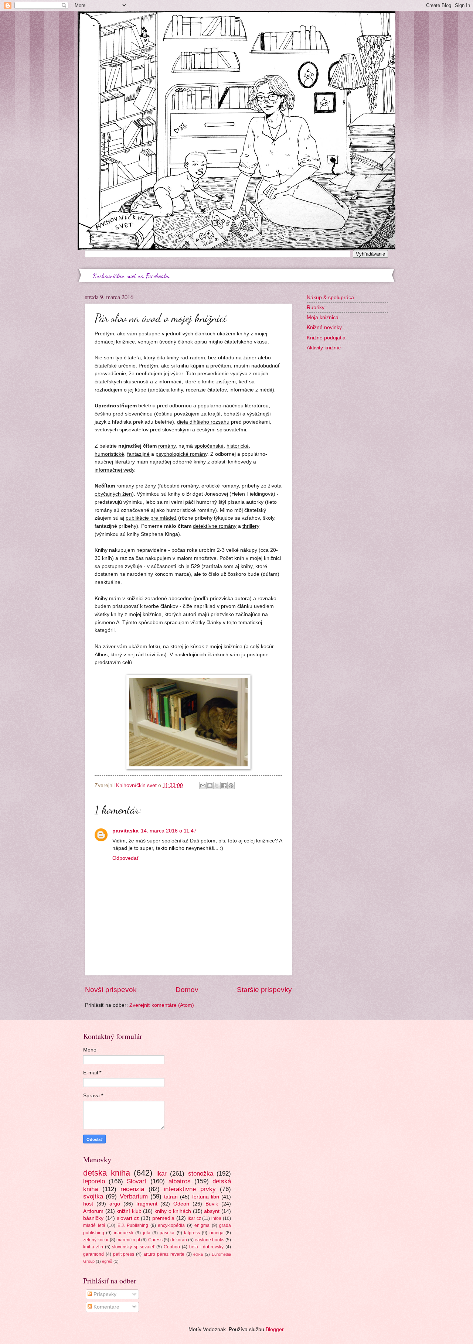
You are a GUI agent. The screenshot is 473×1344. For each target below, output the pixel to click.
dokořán (178, 1239)
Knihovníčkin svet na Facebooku (131, 275)
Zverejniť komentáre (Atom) (161, 1005)
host (88, 1204)
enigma (202, 1225)
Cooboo (172, 1246)
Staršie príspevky (264, 990)
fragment (146, 1204)
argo (114, 1204)
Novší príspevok (111, 990)
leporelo (94, 1181)
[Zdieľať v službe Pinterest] (231, 785)
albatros (180, 1181)
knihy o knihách (172, 1211)
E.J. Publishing (133, 1225)
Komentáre (105, 1307)
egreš (107, 1261)
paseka (167, 1232)
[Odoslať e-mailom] (203, 785)
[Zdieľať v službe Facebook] (224, 785)
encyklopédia (171, 1225)
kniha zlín (93, 1246)
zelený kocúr (96, 1239)
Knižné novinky (324, 327)
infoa (216, 1218)
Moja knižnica (322, 317)
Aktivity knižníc (324, 347)
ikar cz (194, 1218)
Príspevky (104, 1294)
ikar (161, 1173)
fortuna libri (205, 1197)
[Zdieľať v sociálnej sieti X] (217, 785)
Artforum (93, 1211)
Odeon (181, 1204)
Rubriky (315, 307)
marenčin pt (128, 1239)
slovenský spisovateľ (133, 1246)
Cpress (155, 1239)
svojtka (93, 1196)
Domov (187, 990)
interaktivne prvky (190, 1189)
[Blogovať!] (210, 785)
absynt (212, 1211)
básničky (93, 1218)
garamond (93, 1254)
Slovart (136, 1181)
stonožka (200, 1173)
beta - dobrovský (206, 1246)
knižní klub (129, 1211)
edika (198, 1254)
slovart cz (128, 1218)
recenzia (132, 1189)
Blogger (274, 1329)
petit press (124, 1254)
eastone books (209, 1239)
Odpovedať (125, 858)
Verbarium (134, 1196)
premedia (163, 1218)
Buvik (211, 1204)
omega (217, 1232)
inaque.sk (123, 1232)
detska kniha (106, 1172)
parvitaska (125, 831)
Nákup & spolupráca (330, 297)
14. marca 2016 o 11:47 (169, 831)
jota (146, 1232)
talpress (192, 1232)
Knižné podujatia (326, 338)
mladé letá (94, 1225)
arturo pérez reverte (163, 1254)
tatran (171, 1197)
